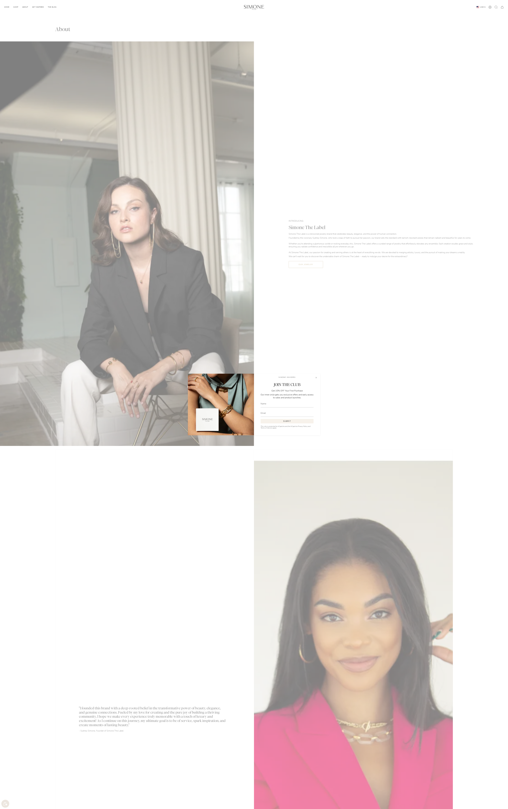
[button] (15, 7)
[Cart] (502, 7)
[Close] (316, 377)
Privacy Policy (302, 426)
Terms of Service (266, 428)
